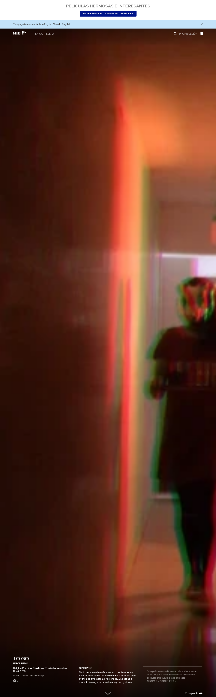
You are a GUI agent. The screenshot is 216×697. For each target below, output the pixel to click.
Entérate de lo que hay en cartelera (108, 13)
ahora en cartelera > (161, 681)
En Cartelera (44, 33)
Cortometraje (36, 675)
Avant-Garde (20, 675)
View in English (62, 24)
